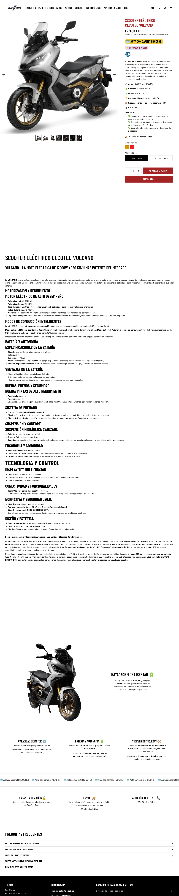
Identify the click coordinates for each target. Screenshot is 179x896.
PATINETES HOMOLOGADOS (18, 893)
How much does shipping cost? (19, 867)
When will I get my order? (17, 855)
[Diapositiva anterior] (3, 75)
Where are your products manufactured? (24, 861)
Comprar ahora (148, 179)
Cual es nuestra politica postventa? (22, 843)
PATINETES (10, 890)
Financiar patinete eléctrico (62, 891)
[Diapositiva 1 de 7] (38, 138)
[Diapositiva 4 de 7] (59, 138)
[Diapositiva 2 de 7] (45, 138)
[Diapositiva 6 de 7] (72, 138)
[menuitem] (126, 8)
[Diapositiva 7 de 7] (79, 138)
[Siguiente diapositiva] (115, 75)
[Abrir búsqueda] (159, 8)
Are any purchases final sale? (19, 849)
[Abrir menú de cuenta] (165, 8)
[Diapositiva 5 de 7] (66, 138)
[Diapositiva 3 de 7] (52, 138)
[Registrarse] (171, 891)
